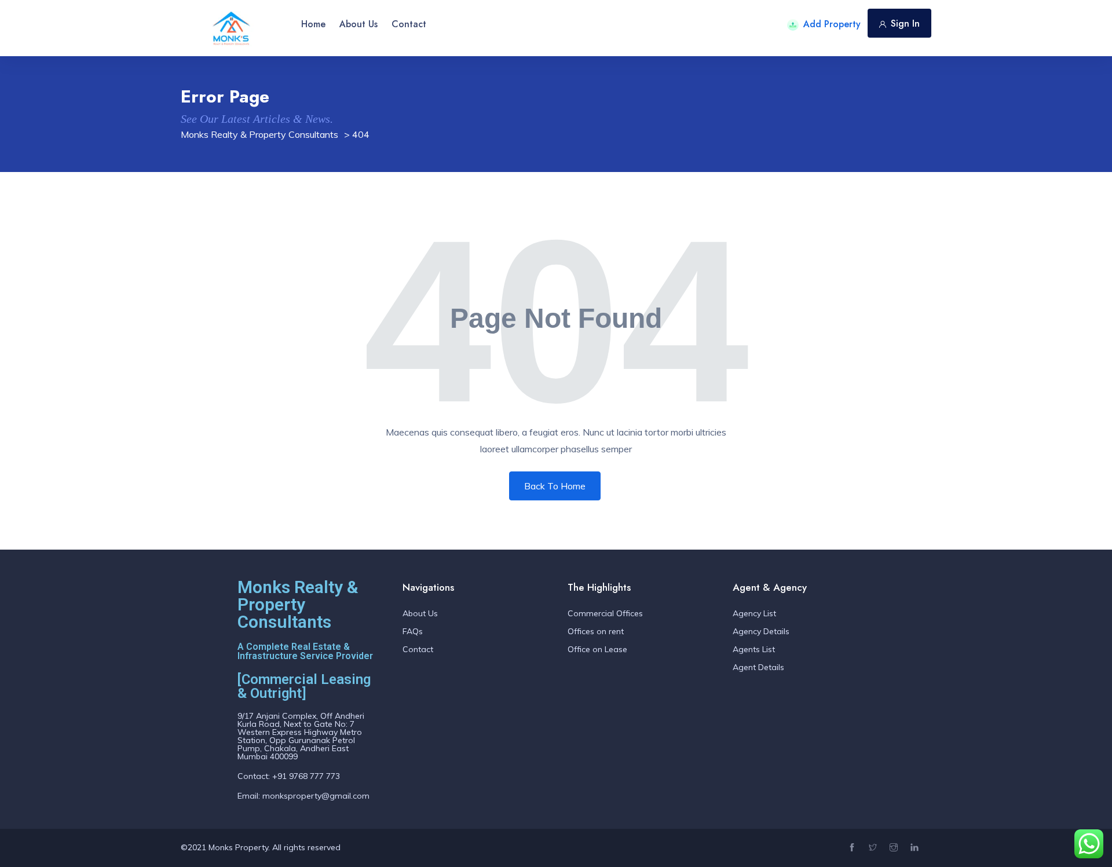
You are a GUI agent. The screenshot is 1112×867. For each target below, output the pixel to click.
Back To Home (555, 486)
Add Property (832, 24)
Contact (409, 24)
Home (313, 24)
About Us (358, 24)
